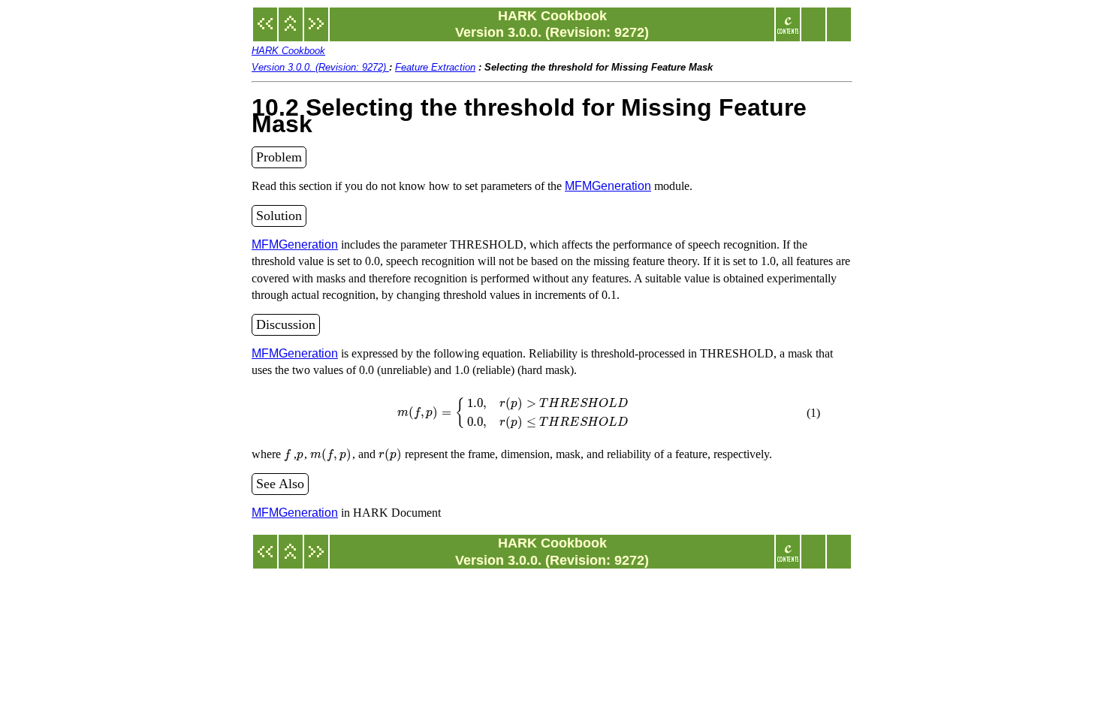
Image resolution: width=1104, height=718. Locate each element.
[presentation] (513, 412)
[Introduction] (265, 31)
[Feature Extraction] (291, 31)
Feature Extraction (435, 67)
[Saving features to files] (316, 31)
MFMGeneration (608, 186)
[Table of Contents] (788, 31)
